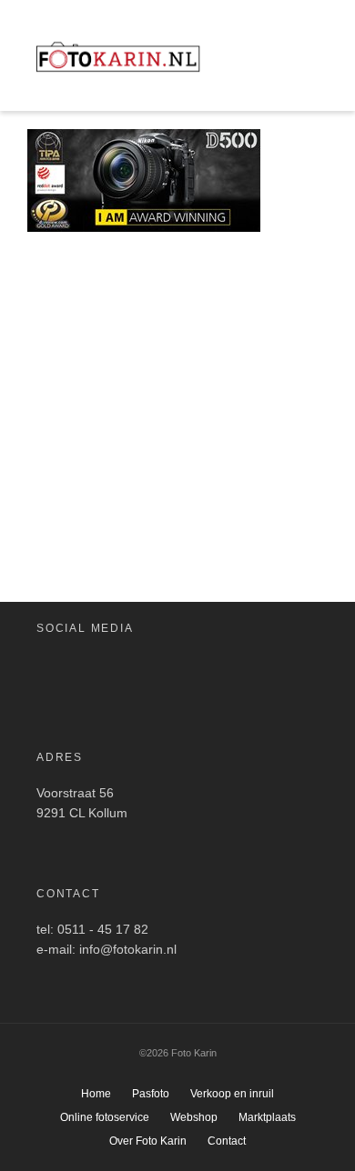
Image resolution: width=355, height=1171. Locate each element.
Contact (227, 1141)
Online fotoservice (104, 1117)
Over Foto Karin (148, 1141)
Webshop (194, 1117)
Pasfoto (150, 1093)
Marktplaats (267, 1117)
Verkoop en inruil (232, 1093)
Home (96, 1093)
